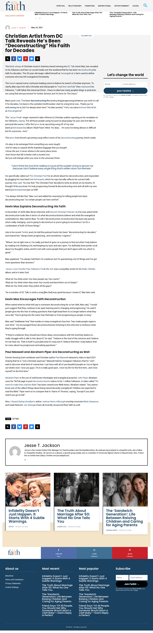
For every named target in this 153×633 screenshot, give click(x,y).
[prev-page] (36, 18)
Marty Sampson (90, 401)
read (18, 100)
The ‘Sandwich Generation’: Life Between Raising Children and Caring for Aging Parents (127, 14)
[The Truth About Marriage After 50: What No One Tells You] (76, 490)
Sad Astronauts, (37, 179)
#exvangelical (14, 111)
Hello (66, 107)
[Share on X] (7, 58)
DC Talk (71, 66)
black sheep (15, 66)
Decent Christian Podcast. (62, 212)
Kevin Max (86, 107)
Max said (17, 183)
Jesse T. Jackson (18, 28)
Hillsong (60, 401)
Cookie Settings (12, 587)
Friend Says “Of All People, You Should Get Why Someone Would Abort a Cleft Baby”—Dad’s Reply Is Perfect (57, 610)
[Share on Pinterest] (25, 58)
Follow (94, 548)
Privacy (112, 97)
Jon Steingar (30, 405)
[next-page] (39, 18)
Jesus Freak (16, 117)
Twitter (25, 232)
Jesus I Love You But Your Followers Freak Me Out (29, 269)
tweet (12, 83)
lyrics (37, 124)
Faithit (11, 527)
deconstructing (85, 70)
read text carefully (66, 86)
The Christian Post (38, 176)
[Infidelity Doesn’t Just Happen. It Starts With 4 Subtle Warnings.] (27, 490)
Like (58, 548)
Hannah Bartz (111, 530)
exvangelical (67, 73)
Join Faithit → (125, 90)
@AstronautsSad (18, 127)
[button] (145, 5)
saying (21, 121)
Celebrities (86, 36)
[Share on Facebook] (13, 58)
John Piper (83, 378)
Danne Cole (61, 527)
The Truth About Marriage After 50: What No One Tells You (87, 13)
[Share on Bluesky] (19, 58)
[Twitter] (25, 459)
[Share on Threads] (37, 58)
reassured (86, 86)
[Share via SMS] (31, 58)
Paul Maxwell (62, 357)
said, (36, 196)
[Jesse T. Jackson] (8, 27)
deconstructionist (41, 381)
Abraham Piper (12, 378)
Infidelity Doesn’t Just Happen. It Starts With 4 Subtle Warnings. (51, 13)
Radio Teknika (88, 269)
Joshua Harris (48, 401)
